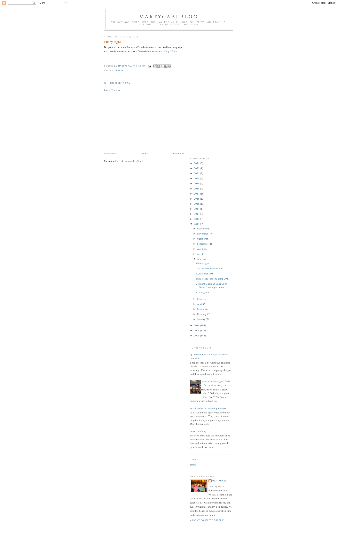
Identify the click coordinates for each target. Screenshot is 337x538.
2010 (197, 325)
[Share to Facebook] (166, 66)
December (202, 228)
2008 (197, 335)
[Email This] (155, 66)
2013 (197, 214)
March (201, 309)
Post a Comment (112, 90)
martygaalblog (168, 16)
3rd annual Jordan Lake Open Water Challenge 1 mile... (211, 285)
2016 (197, 198)
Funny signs (202, 263)
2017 (197, 193)
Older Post (178, 153)
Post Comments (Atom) (131, 161)
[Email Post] (149, 66)
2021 (197, 173)
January (201, 319)
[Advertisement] (144, 122)
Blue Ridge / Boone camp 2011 (213, 278)
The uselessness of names (209, 268)
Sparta (119, 70)
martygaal (219, 481)
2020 (197, 178)
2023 (197, 168)
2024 (197, 163)
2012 (197, 219)
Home (144, 153)
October (201, 238)
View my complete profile (207, 520)
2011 (197, 224)
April (200, 304)
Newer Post (110, 153)
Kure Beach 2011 (205, 273)
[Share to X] (162, 66)
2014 (197, 209)
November (203, 233)
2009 (197, 330)
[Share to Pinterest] (169, 66)
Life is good (202, 292)
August (201, 248)
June (200, 259)
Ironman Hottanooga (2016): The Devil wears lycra (215, 383)
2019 (197, 183)
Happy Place (170, 51)
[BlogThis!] (158, 66)
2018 (197, 188)
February (202, 314)
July (199, 254)
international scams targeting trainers (206, 408)
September (203, 243)
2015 (197, 203)
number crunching (196, 431)
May (200, 299)
